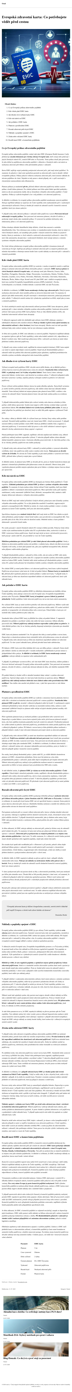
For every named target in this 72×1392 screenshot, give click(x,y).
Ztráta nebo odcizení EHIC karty (20, 136)
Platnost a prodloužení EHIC (18, 126)
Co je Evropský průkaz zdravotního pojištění (24, 108)
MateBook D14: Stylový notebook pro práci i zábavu (28, 1335)
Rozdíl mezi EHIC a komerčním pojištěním (24, 140)
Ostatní (68, 1289)
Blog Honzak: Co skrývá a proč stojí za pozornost (27, 1358)
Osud (4, 4)
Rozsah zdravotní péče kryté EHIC (20, 129)
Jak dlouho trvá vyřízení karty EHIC (21, 115)
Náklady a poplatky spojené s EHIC (21, 133)
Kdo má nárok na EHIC (17, 118)
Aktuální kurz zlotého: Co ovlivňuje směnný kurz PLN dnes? (32, 1312)
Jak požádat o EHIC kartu (17, 122)
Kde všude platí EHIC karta (18, 111)
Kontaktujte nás (22, 1282)
